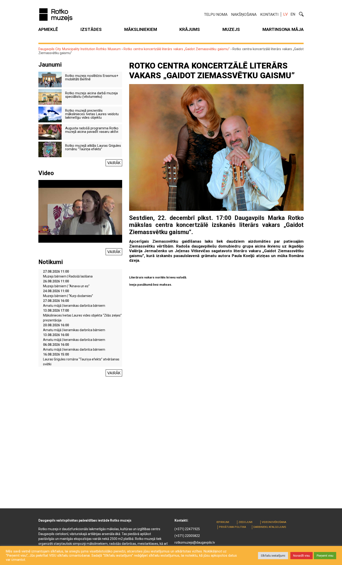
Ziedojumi (245, 522)
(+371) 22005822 (187, 536)
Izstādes (91, 29)
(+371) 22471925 (187, 529)
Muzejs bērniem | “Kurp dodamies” (68, 296)
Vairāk (114, 162)
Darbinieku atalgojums (269, 527)
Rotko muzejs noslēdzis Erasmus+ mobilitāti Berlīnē (91, 77)
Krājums (189, 29)
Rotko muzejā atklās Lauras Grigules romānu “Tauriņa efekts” (93, 147)
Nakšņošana (244, 14)
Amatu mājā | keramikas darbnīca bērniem (74, 305)
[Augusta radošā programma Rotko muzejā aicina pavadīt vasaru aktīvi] (50, 131)
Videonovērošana (274, 522)
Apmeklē (48, 29)
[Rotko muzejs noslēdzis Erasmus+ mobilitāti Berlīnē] (50, 79)
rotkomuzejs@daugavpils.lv (194, 542)
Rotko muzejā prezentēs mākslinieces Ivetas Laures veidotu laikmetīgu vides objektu (92, 114)
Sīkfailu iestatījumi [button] (273, 555)
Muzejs (231, 29)
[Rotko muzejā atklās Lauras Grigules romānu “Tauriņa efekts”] (50, 149)
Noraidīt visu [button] (301, 555)
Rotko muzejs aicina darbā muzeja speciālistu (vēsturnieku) (91, 95)
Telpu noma (216, 14)
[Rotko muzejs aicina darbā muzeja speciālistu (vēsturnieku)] (50, 96)
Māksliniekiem (140, 29)
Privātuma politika (232, 527)
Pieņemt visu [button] (325, 555)
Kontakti (269, 14)
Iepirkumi (222, 522)
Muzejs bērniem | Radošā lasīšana (68, 276)
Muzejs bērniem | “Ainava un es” (66, 286)
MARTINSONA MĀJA (283, 29)
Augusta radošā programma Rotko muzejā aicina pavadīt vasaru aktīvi (91, 130)
